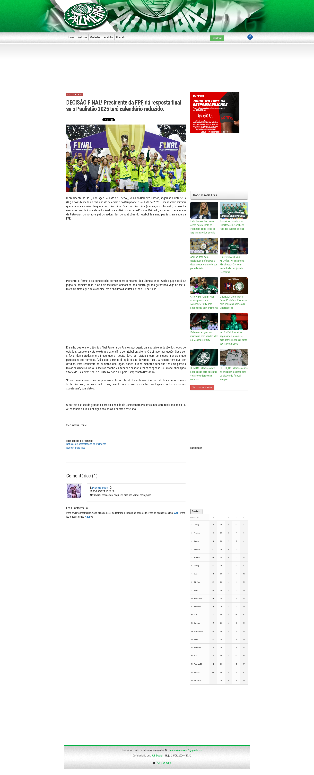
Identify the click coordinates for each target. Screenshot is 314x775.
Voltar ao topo (163, 762)
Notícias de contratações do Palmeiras (86, 444)
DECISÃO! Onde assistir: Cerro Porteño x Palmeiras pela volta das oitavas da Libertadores (233, 302)
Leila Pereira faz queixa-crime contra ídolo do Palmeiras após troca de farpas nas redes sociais (202, 227)
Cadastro (95, 37)
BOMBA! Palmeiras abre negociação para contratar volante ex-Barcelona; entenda (203, 374)
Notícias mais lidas (75, 447)
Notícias (82, 37)
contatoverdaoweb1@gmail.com (185, 750)
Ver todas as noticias (202, 387)
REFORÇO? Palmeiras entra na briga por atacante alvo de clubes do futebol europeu (234, 374)
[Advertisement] (193, 11)
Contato (120, 37)
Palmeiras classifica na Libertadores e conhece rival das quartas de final (232, 225)
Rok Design (157, 755)
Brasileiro (196, 511)
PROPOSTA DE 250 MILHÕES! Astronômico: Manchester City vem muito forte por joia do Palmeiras (232, 264)
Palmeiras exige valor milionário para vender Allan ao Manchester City (204, 336)
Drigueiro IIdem (100, 487)
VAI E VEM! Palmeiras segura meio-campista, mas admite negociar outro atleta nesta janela (233, 338)
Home (71, 37)
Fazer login (217, 38)
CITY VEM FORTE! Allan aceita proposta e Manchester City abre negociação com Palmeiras (204, 302)
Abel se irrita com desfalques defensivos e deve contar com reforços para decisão (203, 262)
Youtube (108, 37)
